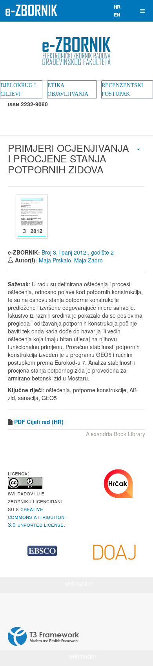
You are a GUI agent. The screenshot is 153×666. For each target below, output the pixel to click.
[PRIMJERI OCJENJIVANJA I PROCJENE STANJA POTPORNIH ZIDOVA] (33, 216)
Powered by (43, 636)
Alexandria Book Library (115, 434)
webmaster (79, 583)
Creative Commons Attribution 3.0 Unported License (36, 516)
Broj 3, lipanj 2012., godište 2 (78, 252)
